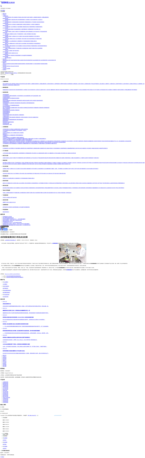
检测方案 (4, 58)
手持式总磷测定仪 (6, 137)
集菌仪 (63, 157)
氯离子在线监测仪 (26, 142)
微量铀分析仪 (12, 43)
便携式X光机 (12, 38)
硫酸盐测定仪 (54, 143)
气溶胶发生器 (51, 183)
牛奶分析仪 (30, 117)
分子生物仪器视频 (36, 63)
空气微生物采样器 (43, 31)
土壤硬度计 (107, 83)
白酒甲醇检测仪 (6, 117)
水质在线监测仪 (128, 141)
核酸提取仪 (52, 153)
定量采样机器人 (68, 157)
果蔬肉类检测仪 (39, 100)
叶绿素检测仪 (7, 26)
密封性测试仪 (65, 183)
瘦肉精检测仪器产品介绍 (8, 221)
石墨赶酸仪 (29, 33)
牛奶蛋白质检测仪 (24, 117)
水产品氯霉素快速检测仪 (14, 105)
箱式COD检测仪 (20, 132)
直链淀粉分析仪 (15, 19)
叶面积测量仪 (20, 26)
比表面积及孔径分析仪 (111, 187)
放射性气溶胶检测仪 (89, 157)
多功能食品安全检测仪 (14, 98)
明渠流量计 (63, 192)
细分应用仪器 (73, 153)
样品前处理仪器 (6, 123)
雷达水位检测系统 (38, 48)
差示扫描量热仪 (19, 45)
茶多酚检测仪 (36, 107)
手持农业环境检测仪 (95, 83)
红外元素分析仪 (49, 173)
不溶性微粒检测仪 (26, 41)
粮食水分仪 (92, 89)
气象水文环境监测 (6, 47)
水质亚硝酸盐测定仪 (36, 141)
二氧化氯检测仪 (28, 141)
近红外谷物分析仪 (34, 19)
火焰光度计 (74, 162)
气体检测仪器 (5, 49)
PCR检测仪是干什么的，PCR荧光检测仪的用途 (12, 222)
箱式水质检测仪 (12, 130)
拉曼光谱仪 (7, 38)
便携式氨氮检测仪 (19, 135)
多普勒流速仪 (68, 192)
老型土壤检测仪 (15, 17)
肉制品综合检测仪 (26, 100)
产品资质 (4, 68)
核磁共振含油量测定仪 (65, 89)
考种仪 (88, 89)
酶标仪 (12, 29)
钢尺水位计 (55, 192)
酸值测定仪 (31, 36)
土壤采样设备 (10, 84)
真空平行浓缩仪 (8, 163)
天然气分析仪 (77, 168)
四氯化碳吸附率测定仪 (49, 187)
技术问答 (17, 66)
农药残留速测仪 (55, 243)
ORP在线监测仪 (55, 142)
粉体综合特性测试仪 (27, 45)
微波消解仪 (7, 33)
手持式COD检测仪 (6, 132)
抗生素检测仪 (12, 102)
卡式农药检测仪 (20, 95)
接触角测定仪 (90, 183)
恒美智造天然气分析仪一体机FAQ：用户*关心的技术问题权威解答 (16, 223)
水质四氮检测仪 (19, 138)
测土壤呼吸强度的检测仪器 (8, 217)
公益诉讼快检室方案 (52, 60)
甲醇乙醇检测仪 (12, 117)
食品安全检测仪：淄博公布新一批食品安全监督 (12, 220)
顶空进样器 (136, 162)
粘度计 (33, 163)
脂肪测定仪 (49, 162)
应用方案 (4, 66)
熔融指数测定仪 (95, 187)
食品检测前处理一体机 (7, 124)
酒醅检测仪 (53, 89)
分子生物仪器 (5, 27)
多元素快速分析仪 (102, 187)
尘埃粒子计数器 (15, 31)
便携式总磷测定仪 (20, 137)
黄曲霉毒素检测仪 (13, 119)
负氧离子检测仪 (8, 31)
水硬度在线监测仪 (48, 142)
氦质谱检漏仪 (18, 55)
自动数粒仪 (110, 89)
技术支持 (4, 64)
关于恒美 (4, 67)
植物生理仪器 (5, 25)
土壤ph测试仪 (102, 83)
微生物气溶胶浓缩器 (49, 157)
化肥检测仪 (75, 83)
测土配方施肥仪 (30, 17)
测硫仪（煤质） (55, 168)
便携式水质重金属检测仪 (27, 139)
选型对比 (8, 66)
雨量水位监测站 (43, 192)
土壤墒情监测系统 (11, 48)
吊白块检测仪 (12, 110)
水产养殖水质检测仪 (11, 141)
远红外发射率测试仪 (31, 38)
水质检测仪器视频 (28, 63)
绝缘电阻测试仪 (34, 45)
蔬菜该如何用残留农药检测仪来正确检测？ (15, 277)
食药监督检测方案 (28, 60)
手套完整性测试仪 (106, 183)
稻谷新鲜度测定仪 (21, 19)
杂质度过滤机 (18, 43)
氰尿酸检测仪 (91, 141)
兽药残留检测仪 (6, 102)
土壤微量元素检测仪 (37, 17)
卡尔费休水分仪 (15, 36)
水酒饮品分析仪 (6, 116)
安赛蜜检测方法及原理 (7, 216)
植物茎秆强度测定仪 (103, 148)
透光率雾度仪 (121, 187)
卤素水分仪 (7, 43)
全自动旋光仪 (120, 162)
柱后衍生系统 (14, 163)
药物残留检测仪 (6, 101)
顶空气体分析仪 (16, 50)
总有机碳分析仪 (8, 24)
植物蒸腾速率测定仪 (72, 148)
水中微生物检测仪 (49, 141)
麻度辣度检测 (5, 120)
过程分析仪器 (5, 51)
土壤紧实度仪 (112, 83)
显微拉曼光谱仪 (62, 173)
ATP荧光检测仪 (8, 29)
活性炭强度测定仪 (30, 43)
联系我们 (4, 69)
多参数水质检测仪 (26, 24)
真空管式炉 (95, 183)
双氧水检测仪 (20, 107)
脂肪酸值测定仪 (8, 19)
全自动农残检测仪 (27, 95)
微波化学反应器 (102, 162)
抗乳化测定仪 (37, 36)
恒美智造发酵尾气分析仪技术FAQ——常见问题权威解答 (14, 219)
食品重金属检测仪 (6, 111)
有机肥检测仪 (70, 83)
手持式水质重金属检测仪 (8, 139)
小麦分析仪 (48, 89)
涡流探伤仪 (13, 55)
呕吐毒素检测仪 (20, 119)
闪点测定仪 (20, 36)
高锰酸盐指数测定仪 (11, 138)
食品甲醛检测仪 (6, 110)
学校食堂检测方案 (13, 60)
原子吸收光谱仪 (38, 38)
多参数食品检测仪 (6, 98)
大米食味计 (28, 19)
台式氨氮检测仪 (12, 135)
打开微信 (2, 456)
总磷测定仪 (5, 136)
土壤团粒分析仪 (16, 84)
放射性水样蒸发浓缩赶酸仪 (111, 162)
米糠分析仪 (58, 89)
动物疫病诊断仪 (41, 153)
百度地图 (4, 364)
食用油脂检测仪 (6, 113)
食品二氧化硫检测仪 (7, 107)
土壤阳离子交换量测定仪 (22, 163)
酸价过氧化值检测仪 (14, 114)
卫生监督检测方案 (43, 60)
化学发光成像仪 (57, 153)
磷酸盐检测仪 (25, 138)
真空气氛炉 (100, 183)
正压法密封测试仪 (72, 183)
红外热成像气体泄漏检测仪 (26, 55)
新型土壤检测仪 (8, 17)
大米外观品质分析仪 (104, 89)
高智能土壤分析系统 (22, 17)
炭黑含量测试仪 (89, 187)
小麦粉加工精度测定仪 (74, 89)
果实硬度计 (89, 148)
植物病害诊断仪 (39, 26)
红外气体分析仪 (36, 31)
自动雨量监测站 (25, 48)
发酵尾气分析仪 (6, 202)
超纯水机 (141, 162)
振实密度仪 (7, 45)
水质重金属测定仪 (42, 138)
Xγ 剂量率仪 (82, 157)
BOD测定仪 (36, 138)
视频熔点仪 (7, 41)
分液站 (25, 33)
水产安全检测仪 (6, 105)
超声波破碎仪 (44, 163)
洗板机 (68, 153)
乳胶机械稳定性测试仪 (67, 187)
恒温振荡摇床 (50, 163)
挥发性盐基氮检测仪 (7, 100)
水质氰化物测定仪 (42, 143)
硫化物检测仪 (48, 143)
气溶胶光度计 (96, 157)
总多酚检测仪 (21, 114)
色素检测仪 (17, 110)
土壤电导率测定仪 (119, 83)
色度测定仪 (23, 141)
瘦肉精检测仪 (19, 100)
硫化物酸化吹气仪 (112, 141)
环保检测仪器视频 (43, 63)
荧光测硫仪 (60, 168)
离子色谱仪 (89, 162)
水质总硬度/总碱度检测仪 (78, 141)
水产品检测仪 (5, 104)
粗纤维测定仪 (41, 162)
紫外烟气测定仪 (8, 57)
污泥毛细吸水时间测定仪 (44, 183)
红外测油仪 (14, 24)
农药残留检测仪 (6, 94)
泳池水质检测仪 (70, 141)
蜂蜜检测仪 (18, 117)
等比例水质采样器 (105, 141)
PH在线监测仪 (20, 142)
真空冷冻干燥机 (38, 163)
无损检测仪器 (5, 54)
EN (1, 5)
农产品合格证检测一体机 (36, 95)
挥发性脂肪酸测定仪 (13, 143)
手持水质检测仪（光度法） (21, 130)
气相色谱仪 (79, 162)
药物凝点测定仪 (33, 41)
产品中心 (4, 14)
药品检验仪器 (5, 39)
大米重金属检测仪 (128, 89)
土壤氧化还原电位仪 (133, 83)
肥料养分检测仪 (64, 83)
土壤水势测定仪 (126, 83)
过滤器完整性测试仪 (114, 183)
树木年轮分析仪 (79, 148)
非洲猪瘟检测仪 (30, 29)
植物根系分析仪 (43, 148)
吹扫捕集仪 (55, 163)
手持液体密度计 (20, 33)
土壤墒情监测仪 (87, 83)
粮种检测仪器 (5, 18)
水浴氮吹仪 (59, 162)
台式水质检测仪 (6, 130)
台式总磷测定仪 (13, 137)
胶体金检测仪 (23, 102)
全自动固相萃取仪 (95, 162)
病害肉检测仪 (14, 100)
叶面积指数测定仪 (57, 148)
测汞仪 (54, 157)
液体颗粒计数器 (61, 163)
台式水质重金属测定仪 (17, 139)
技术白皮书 (12, 66)
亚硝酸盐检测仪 (14, 107)
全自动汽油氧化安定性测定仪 (92, 168)
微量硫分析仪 (59, 157)
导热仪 (117, 187)
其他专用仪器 (5, 42)
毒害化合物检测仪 (6, 108)
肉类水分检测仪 (33, 100)
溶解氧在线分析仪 (13, 142)
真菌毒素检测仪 (6, 118)
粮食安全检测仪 (121, 89)
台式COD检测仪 (13, 132)
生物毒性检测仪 (19, 24)
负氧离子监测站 (32, 48)
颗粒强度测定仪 (13, 45)
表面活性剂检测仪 (98, 141)
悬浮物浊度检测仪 (57, 141)
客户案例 (4, 61)
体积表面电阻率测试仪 (42, 45)
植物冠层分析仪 (26, 26)
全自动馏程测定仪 (48, 168)
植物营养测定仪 (32, 26)
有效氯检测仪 (64, 141)
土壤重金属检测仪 (45, 17)
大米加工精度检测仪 (83, 89)
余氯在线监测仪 (6, 142)
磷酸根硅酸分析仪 (27, 143)
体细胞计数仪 (35, 117)
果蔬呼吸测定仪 (64, 148)
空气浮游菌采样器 (21, 31)
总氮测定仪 (5, 138)
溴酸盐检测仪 (31, 138)
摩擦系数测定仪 (121, 183)
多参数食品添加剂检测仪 (28, 107)
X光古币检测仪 (18, 38)
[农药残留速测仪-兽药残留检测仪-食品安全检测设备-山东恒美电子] (7, 2)
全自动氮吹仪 (64, 162)
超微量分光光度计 (13, 33)
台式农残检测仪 (6, 95)
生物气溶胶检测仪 (29, 31)
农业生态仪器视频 (6, 63)
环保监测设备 (5, 56)
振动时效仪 (84, 183)
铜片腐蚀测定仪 (83, 168)
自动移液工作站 (67, 163)
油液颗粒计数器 (8, 36)
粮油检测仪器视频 (21, 63)
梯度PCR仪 (47, 153)
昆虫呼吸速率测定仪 (58, 183)
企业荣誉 (8, 68)
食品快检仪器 (5, 20)
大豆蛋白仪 (40, 19)
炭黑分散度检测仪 (82, 187)
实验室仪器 (5, 32)
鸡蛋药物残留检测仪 (30, 102)
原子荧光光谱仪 (43, 173)
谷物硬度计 (115, 89)
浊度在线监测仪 (41, 142)
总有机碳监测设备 (62, 142)
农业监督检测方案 (36, 60)
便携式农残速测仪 (13, 95)
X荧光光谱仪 (24, 38)
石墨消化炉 (36, 162)
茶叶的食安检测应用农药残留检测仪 (13, 276)
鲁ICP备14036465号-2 (32, 415)
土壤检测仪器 (5, 16)
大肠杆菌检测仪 (24, 29)
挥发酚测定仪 (20, 143)
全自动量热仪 (66, 168)
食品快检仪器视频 (13, 63)
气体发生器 (125, 162)
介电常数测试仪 (75, 187)
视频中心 (4, 62)
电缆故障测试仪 (37, 43)
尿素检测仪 (41, 107)
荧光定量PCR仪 (37, 29)
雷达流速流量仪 (50, 192)
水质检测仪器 (5, 23)
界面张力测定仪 (79, 183)
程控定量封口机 (64, 153)
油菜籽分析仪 (43, 89)
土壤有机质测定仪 (50, 83)
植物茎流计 (84, 148)
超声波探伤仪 (7, 55)
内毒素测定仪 (20, 41)
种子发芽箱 (97, 89)
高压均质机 (29, 163)
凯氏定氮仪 (33, 33)
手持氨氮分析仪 (6, 135)
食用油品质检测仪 (6, 114)
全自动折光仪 (84, 162)
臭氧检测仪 (86, 141)
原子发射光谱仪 (56, 173)
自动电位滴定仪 (131, 162)
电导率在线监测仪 (34, 142)
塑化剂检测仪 (134, 89)
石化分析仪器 (5, 35)
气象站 (6, 48)
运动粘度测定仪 (41, 168)
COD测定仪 (32, 24)
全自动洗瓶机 (24, 43)
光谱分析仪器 (5, 37)
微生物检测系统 (17, 29)
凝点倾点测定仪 (26, 36)
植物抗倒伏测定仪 (95, 148)
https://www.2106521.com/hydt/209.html (12, 273)
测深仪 (59, 192)
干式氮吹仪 (54, 162)
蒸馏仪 (45, 162)
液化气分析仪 (71, 168)
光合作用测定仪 (14, 26)
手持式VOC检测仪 (8, 50)
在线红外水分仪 (12, 202)
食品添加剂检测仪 (6, 106)
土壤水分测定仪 (81, 83)
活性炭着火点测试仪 (58, 187)
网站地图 (4, 366)
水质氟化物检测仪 (34, 143)
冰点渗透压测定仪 (13, 41)
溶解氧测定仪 (43, 141)
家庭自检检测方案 (6, 60)
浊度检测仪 (18, 141)
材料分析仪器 (5, 44)
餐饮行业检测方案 (21, 60)
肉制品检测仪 (5, 99)
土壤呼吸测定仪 (57, 83)
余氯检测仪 (5, 141)
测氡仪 (72, 157)
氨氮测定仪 (37, 24)
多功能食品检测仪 (6, 96)
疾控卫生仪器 (5, 30)
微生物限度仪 (77, 157)
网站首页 (4, 13)
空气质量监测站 (18, 48)
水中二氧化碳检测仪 (120, 141)
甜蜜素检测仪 (46, 107)
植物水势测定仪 (50, 148)
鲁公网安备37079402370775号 (48, 415)
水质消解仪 (69, 162)
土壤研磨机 (140, 83)
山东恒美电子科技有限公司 (10, 240)
